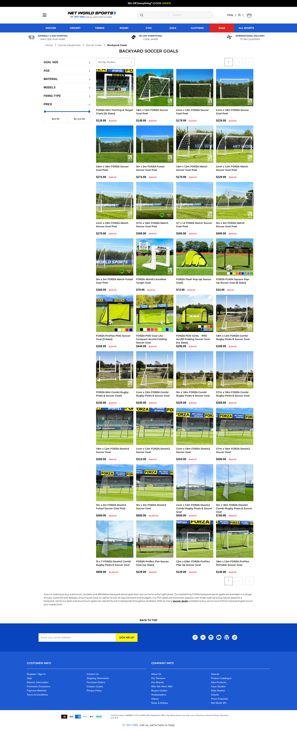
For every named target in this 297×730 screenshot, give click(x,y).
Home (49, 45)
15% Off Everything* (140, 3)
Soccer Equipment (69, 45)
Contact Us (93, 674)
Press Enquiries (219, 698)
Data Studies (218, 690)
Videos (155, 698)
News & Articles (159, 703)
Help (230, 15)
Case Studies (218, 686)
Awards (215, 674)
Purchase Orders (96, 682)
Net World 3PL (219, 703)
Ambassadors (158, 694)
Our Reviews (158, 678)
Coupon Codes (95, 686)
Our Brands (157, 682)
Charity (215, 694)
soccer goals (180, 601)
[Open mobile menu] (44, 15)
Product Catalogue (221, 678)
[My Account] (239, 15)
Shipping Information (98, 678)
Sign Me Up (126, 637)
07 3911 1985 (130, 725)
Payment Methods (37, 690)
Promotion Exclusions (38, 686)
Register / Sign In (36, 674)
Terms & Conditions (37, 694)
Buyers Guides (159, 690)
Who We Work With (161, 686)
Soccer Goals (94, 45)
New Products (218, 682)
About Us (156, 674)
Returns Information (37, 682)
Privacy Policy (94, 690)
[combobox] (175, 15)
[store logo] (92, 13)
